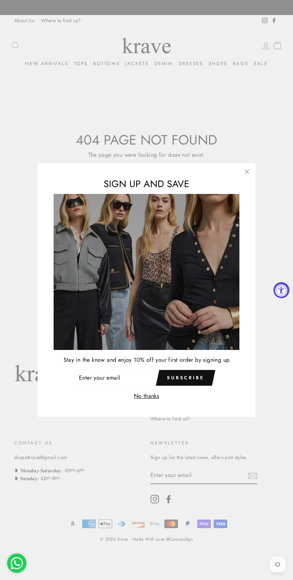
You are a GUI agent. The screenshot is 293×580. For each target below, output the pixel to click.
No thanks (146, 396)
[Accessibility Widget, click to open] (281, 290)
